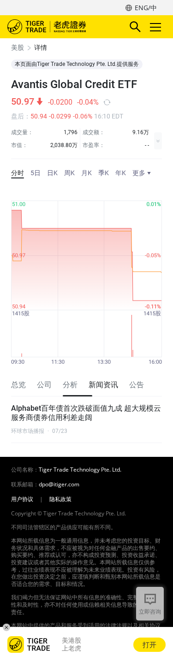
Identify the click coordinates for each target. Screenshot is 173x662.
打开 (149, 644)
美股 (17, 47)
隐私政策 (60, 499)
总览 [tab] (18, 384)
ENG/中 (146, 7)
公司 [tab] (44, 384)
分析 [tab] (70, 384)
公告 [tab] (136, 384)
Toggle (156, 27)
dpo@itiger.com (59, 484)
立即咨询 (150, 611)
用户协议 (22, 499)
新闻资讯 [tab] (103, 384)
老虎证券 (60, 26)
